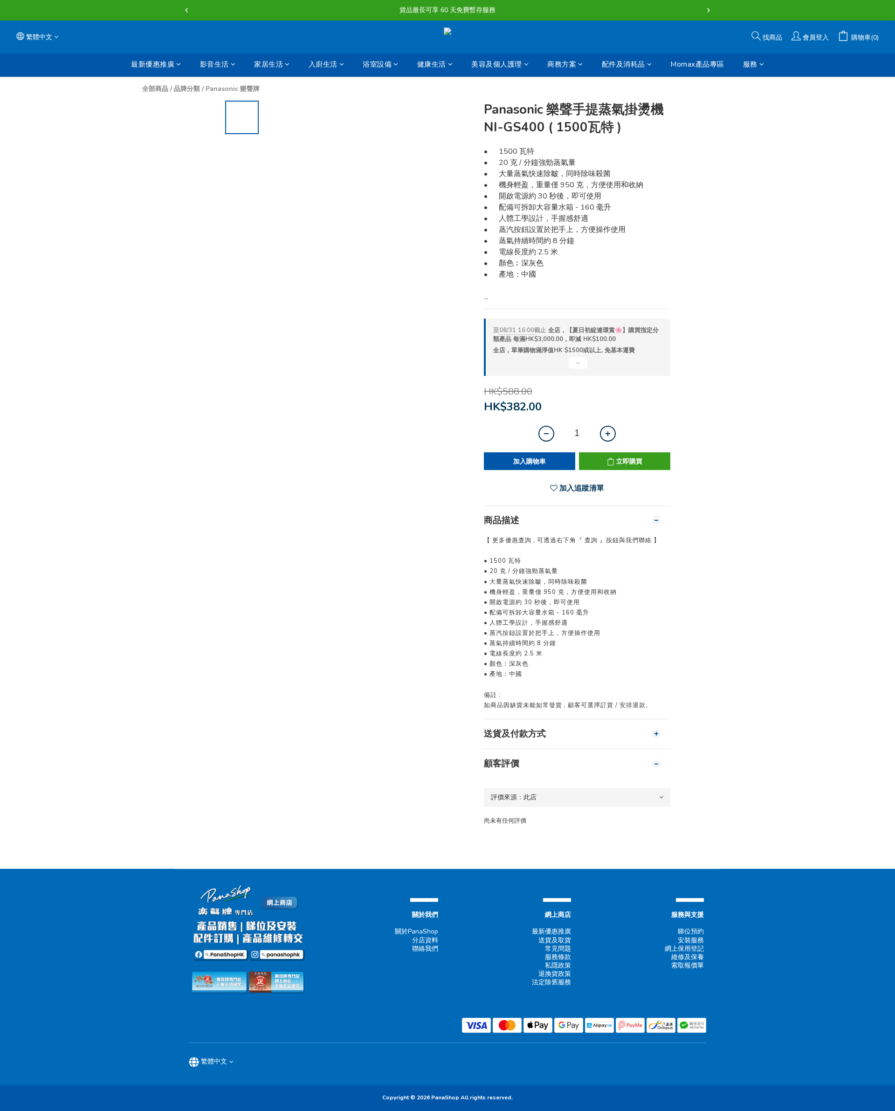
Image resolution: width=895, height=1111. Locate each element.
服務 (750, 64)
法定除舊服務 (551, 982)
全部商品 (155, 88)
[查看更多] (577, 366)
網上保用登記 (684, 948)
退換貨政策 (554, 973)
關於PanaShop (416, 931)
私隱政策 (558, 965)
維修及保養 (687, 957)
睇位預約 (691, 931)
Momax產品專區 (697, 64)
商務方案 (561, 64)
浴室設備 (377, 64)
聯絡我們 (425, 948)
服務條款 (558, 957)
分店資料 (425, 940)
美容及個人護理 (496, 64)
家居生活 (268, 64)
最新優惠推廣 (152, 64)
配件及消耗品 (623, 64)
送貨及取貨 (554, 940)
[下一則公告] (708, 10)
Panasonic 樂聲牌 (233, 88)
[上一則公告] (186, 10)
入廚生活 (323, 64)
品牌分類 (187, 88)
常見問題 (558, 948)
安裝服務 (691, 940)
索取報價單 (687, 965)
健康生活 (431, 64)
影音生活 (214, 64)
